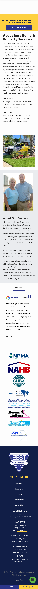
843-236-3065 (22, 530)
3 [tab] (22, 345)
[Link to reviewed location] (19, 298)
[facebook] (11, 476)
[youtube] (26, 476)
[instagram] (21, 476)
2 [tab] (19, 345)
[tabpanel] (19, 317)
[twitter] (16, 476)
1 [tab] (16, 345)
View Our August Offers (19, 27)
